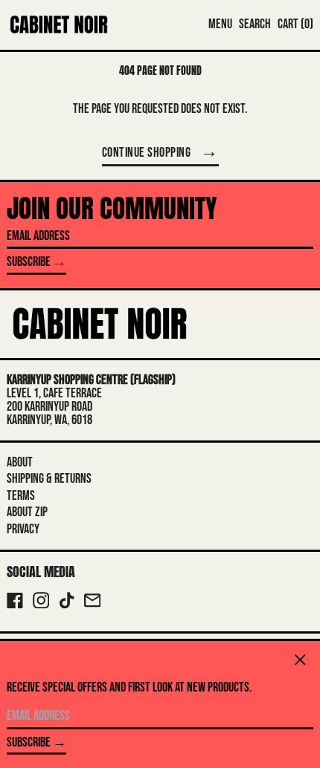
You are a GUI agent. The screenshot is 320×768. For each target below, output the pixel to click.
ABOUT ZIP (27, 512)
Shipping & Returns (49, 478)
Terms (21, 496)
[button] (255, 24)
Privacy (23, 529)
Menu (220, 24)
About (20, 462)
